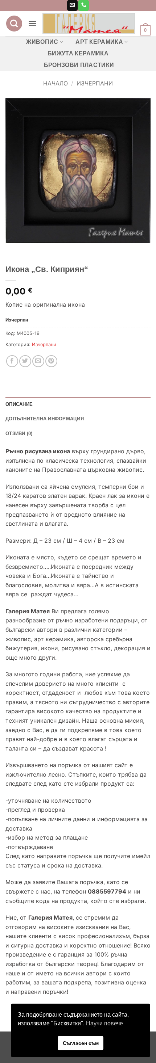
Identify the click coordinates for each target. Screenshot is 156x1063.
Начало (55, 83)
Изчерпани (95, 83)
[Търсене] (14, 23)
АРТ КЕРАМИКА (99, 42)
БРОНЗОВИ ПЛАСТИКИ (79, 65)
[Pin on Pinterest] (51, 361)
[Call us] (83, 5)
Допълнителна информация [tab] (44, 418)
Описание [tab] (19, 404)
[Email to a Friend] (38, 361)
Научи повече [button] (104, 1023)
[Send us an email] (72, 5)
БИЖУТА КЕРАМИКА (78, 53)
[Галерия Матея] (88, 23)
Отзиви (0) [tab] (19, 433)
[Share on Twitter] (25, 361)
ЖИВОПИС (42, 42)
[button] (32, 23)
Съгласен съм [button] (81, 1043)
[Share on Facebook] (12, 361)
